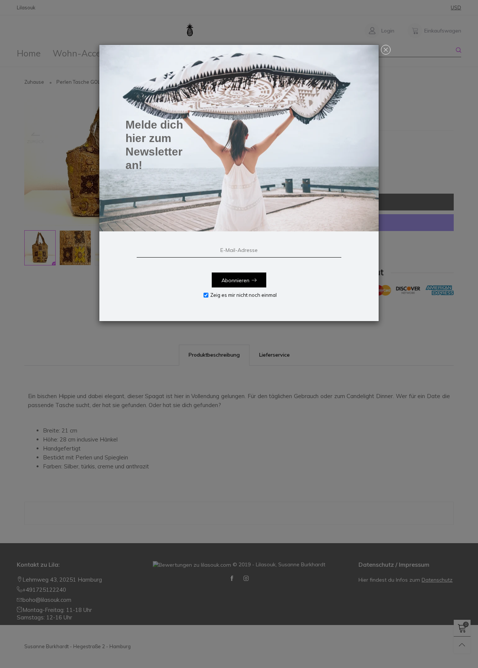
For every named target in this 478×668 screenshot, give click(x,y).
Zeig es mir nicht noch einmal (243, 295)
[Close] (386, 50)
